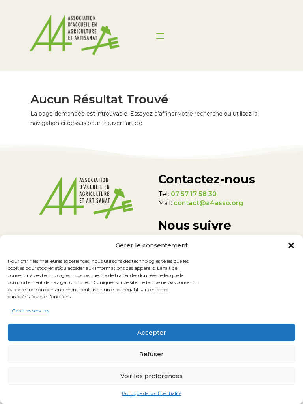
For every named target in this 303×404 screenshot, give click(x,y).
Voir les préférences (151, 376)
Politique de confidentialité (151, 393)
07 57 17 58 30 (194, 194)
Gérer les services (30, 311)
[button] (291, 245)
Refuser (151, 354)
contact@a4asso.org (208, 203)
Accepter (151, 332)
